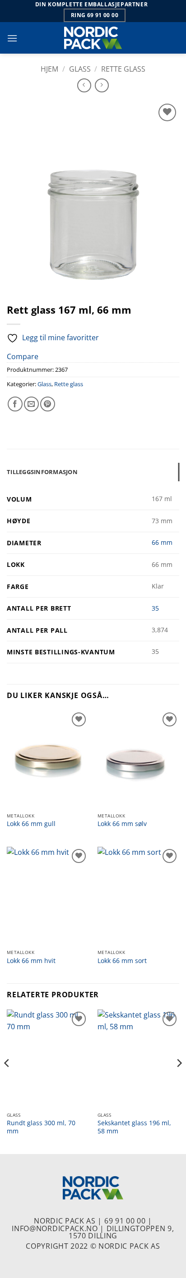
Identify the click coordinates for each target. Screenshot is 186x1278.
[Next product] (84, 85)
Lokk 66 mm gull (31, 824)
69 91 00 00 (124, 1221)
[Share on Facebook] (15, 404)
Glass (80, 69)
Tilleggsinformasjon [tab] (42, 472)
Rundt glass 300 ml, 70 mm (41, 1127)
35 (155, 608)
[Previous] (7, 1081)
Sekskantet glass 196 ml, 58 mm (134, 1127)
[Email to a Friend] (31, 404)
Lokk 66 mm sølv (122, 824)
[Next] (178, 1081)
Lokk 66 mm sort (122, 961)
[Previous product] (102, 85)
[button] (12, 38)
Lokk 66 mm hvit (31, 961)
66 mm (162, 542)
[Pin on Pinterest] (47, 404)
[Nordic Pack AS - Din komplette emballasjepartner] (93, 38)
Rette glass (123, 69)
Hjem (49, 69)
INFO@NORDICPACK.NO (55, 1228)
